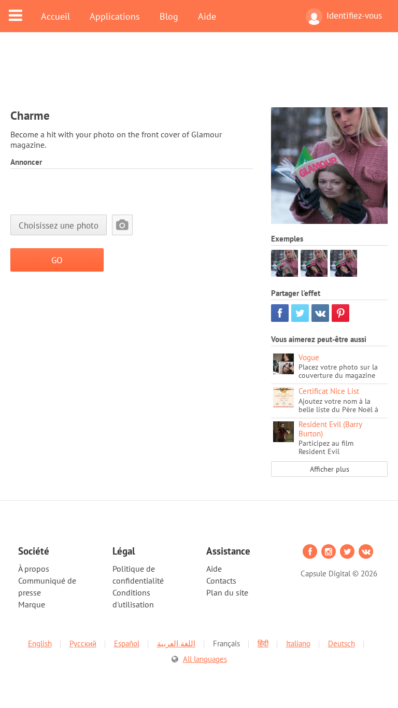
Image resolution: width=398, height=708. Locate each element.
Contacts (221, 580)
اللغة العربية (176, 643)
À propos (33, 568)
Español (126, 643)
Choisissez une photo (58, 225)
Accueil (55, 16)
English (40, 643)
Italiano (298, 643)
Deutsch (341, 643)
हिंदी (263, 643)
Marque (31, 604)
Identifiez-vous (354, 15)
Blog (169, 16)
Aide (207, 16)
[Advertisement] (199, 76)
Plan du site (227, 592)
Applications (115, 16)
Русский (82, 643)
